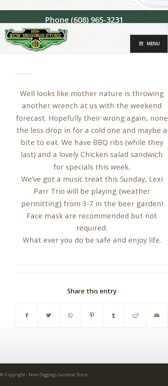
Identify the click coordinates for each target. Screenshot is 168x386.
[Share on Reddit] (135, 315)
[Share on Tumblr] (113, 315)
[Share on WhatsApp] (70, 315)
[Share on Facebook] (27, 315)
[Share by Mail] (157, 315)
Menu (153, 43)
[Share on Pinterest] (91, 315)
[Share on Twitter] (48, 315)
